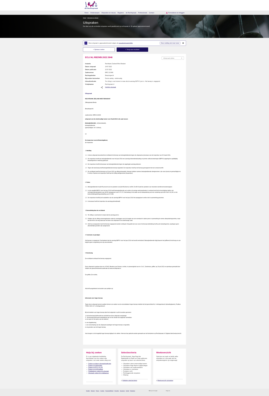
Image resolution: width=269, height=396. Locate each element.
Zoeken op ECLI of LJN (95, 367)
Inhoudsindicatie (90, 81)
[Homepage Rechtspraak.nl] (91, 5)
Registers (121, 13)
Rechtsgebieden (90, 75)
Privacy (97, 390)
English (88, 390)
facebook (174, 391)
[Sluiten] (183, 43)
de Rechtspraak (131, 13)
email (162, 391)
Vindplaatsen (89, 84)
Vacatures (122, 390)
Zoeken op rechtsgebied (95, 369)
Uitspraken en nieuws (108, 13)
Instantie (88, 63)
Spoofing (116, 390)
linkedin (180, 391)
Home (86, 13)
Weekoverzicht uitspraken (165, 380)
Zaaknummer (89, 72)
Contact (151, 13)
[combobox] (172, 58)
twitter (172, 391)
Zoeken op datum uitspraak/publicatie (99, 363)
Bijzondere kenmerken (92, 78)
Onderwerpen (95, 13)
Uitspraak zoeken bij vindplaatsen (98, 373)
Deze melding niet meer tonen (170, 43)
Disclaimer (132, 390)
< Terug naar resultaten (132, 49)
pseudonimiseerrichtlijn (126, 43)
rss (159, 391)
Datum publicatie (90, 69)
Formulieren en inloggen (176, 13)
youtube (183, 391)
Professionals (142, 13)
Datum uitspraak (90, 66)
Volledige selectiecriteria (129, 380)
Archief (127, 390)
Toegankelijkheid (109, 390)
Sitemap (93, 390)
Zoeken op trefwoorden (95, 365)
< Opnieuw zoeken (98, 49)
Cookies (102, 390)
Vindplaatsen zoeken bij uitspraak (98, 371)
